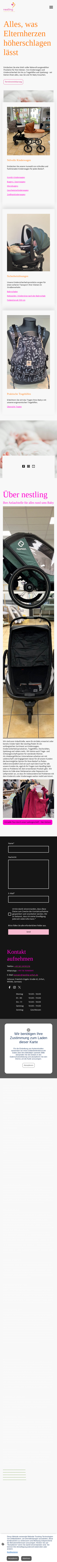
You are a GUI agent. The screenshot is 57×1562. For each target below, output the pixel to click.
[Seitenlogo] (9, 7)
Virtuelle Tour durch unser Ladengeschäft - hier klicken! (27, 822)
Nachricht (12, 857)
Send (28, 932)
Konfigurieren (12, 1552)
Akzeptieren (28, 1065)
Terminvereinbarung (13, 82)
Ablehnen (26, 1558)
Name (11, 843)
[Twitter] (19, 987)
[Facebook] (23, 466)
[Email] (33, 466)
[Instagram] (28, 466)
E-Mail (11, 893)
